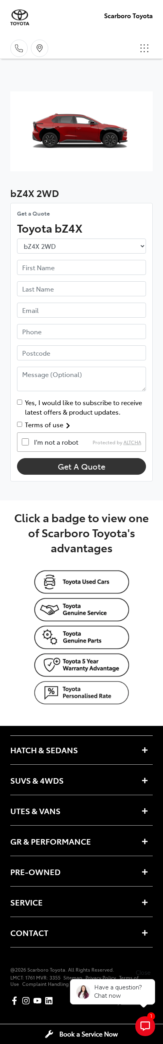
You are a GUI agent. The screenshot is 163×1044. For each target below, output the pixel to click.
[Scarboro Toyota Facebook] (16, 1001)
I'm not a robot (56, 442)
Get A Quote (81, 466)
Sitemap (72, 977)
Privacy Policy (100, 977)
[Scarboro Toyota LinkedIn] (50, 1001)
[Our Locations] (40, 48)
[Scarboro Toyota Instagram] (27, 1001)
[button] (144, 48)
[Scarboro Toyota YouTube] (39, 1001)
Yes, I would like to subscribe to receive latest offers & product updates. (83, 407)
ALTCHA (132, 442)
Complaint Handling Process (55, 984)
